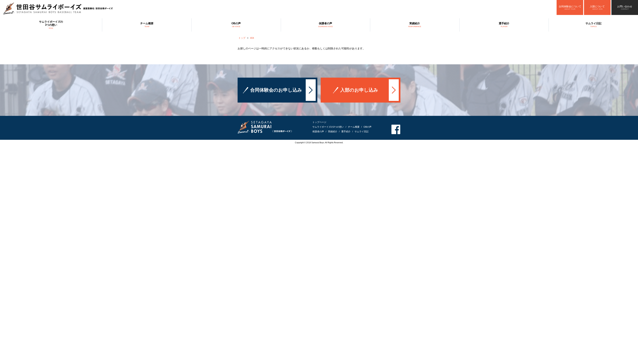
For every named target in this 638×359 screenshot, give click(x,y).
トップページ (319, 122)
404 (252, 38)
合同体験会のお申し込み (276, 90)
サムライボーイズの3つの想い (51, 24)
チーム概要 (147, 24)
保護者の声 (325, 24)
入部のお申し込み (359, 90)
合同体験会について (570, 7)
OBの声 (236, 24)
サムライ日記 (593, 24)
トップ (241, 38)
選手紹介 (504, 24)
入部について (597, 7)
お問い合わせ (624, 7)
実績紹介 (414, 24)
